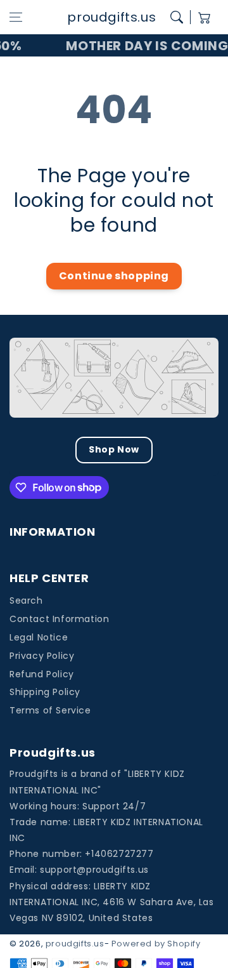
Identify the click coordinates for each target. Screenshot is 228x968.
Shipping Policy (45, 692)
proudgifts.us (75, 944)
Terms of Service (50, 710)
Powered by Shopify (156, 944)
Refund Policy (42, 674)
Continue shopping (114, 276)
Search (26, 600)
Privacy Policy (42, 655)
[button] (16, 17)
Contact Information (59, 619)
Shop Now (114, 449)
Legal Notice (39, 637)
